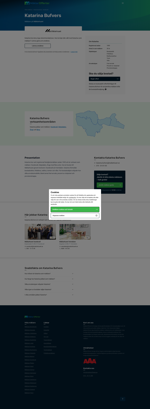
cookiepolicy (72, 197)
